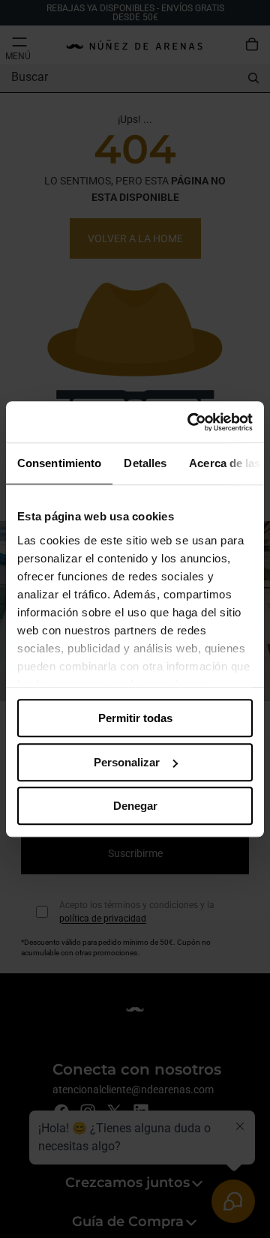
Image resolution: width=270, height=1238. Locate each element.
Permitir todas (135, 718)
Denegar (135, 805)
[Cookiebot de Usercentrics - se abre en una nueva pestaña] (190, 422)
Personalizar (127, 762)
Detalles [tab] (145, 463)
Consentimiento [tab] (59, 463)
